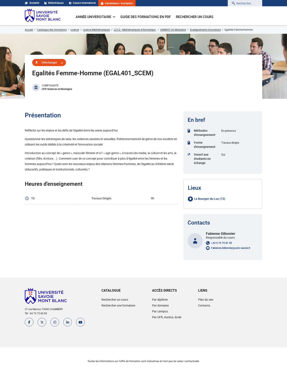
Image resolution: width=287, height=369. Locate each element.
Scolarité (34, 2)
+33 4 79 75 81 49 (221, 243)
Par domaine (160, 305)
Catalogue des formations (52, 29)
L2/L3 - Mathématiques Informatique (135, 29)
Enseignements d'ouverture (205, 29)
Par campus (160, 311)
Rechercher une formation (118, 305)
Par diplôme (160, 299)
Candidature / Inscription (119, 3)
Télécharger (49, 62)
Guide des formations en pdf (145, 16)
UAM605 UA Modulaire (173, 29)
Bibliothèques (56, 2)
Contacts (204, 305)
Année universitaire (93, 16)
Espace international (84, 2)
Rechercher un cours (194, 16)
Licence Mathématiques (96, 29)
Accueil (29, 29)
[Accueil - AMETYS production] (43, 16)
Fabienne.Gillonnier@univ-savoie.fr (230, 248)
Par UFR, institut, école (166, 317)
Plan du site (205, 299)
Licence (75, 29)
